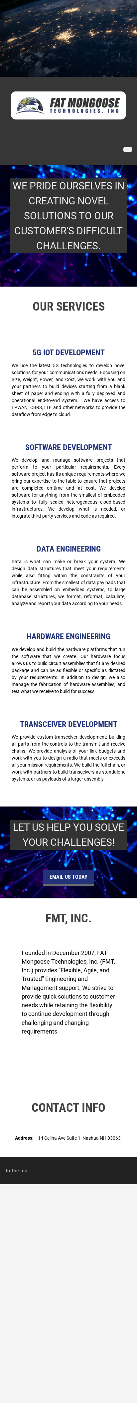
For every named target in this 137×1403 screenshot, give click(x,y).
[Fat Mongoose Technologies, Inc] (68, 105)
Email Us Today (68, 877)
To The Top (16, 1170)
